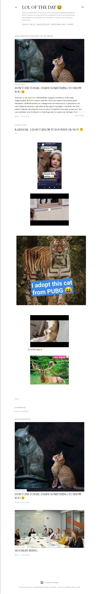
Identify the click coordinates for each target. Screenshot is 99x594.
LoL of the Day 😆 (42, 7)
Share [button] (17, 116)
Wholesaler (43, 24)
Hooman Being (26, 550)
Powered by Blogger (51, 582)
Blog (32, 24)
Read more (79, 116)
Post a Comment (22, 411)
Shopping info (58, 24)
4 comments (25, 555)
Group (25, 24)
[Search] (82, 6)
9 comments (25, 116)
